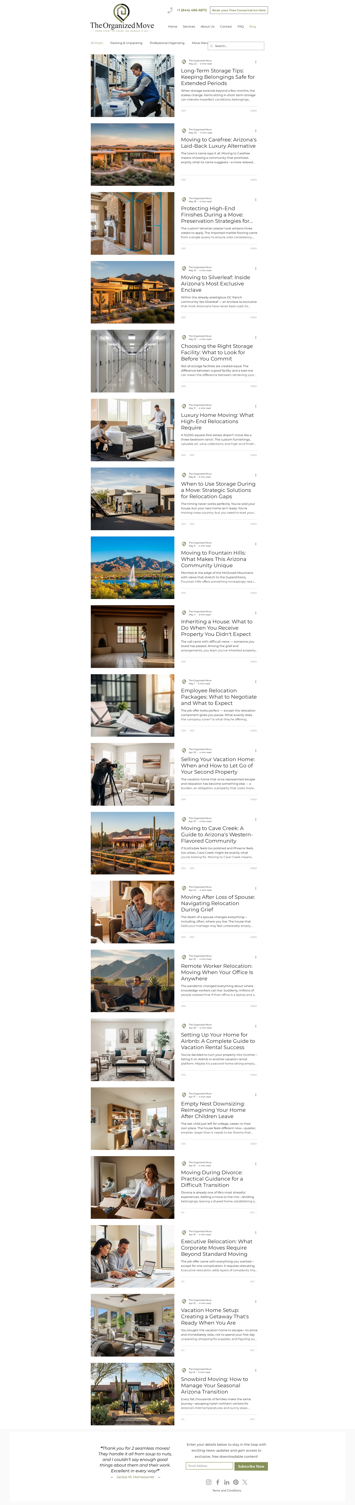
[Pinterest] (235, 1490)
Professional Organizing (167, 43)
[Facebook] (217, 1490)
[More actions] (257, 62)
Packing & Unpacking (126, 43)
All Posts (97, 43)
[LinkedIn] (226, 1490)
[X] (244, 1490)
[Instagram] (208, 1490)
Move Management (206, 43)
